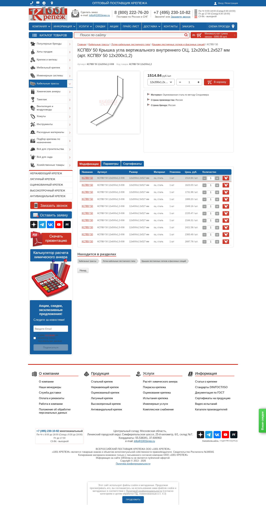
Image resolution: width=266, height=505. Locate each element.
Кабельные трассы (48, 83)
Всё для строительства (50, 148)
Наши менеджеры (50, 387)
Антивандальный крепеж (48, 196)
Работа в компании (51, 403)
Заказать (188, 26)
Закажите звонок (180, 16)
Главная (81, 44)
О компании (46, 381)
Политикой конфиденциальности (144, 491)
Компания (39, 26)
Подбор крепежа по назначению (48, 141)
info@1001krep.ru (99, 15)
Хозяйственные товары (50, 164)
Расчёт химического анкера (160, 381)
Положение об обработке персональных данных (55, 411)
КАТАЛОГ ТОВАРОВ (53, 35)
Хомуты (41, 116)
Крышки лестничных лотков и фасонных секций (178, 44)
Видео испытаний (206, 403)
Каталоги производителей (211, 409)
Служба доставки (50, 392)
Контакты (171, 26)
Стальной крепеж (102, 381)
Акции (114, 26)
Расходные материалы (50, 132)
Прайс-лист (131, 26)
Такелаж (42, 99)
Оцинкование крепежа (157, 392)
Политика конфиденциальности (133, 463)
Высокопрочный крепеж (47, 190)
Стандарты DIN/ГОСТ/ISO (211, 387)
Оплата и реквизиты (51, 398)
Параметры (111, 163)
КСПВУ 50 (87, 178)
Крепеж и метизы (47, 59)
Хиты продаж (44, 51)
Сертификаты (132, 163)
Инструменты (45, 124)
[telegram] (44, 3)
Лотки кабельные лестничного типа (130, 44)
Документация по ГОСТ (209, 392)
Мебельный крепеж (48, 67)
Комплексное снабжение (158, 409)
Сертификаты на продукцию (212, 398)
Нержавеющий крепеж (46, 173)
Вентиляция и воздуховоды (45, 108)
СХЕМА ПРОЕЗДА (219, 26)
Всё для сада (44, 156)
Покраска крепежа (154, 387)
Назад (83, 270)
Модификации (89, 163)
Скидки (100, 26)
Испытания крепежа (155, 398)
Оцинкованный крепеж (46, 184)
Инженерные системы (50, 75)
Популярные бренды (49, 43)
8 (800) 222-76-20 (131, 12)
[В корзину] (226, 178)
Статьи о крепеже (206, 381)
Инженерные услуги (155, 403)
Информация (63, 26)
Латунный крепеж (42, 179)
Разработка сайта (210, 441)
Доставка (150, 26)
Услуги (84, 26)
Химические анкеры (48, 91)
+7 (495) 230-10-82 (172, 12)
